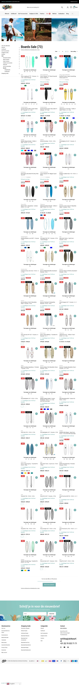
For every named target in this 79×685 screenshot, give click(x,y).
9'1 (68, 169)
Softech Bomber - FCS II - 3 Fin (48, 141)
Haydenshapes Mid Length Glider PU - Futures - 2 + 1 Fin (29, 109)
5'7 (49, 297)
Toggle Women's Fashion (19, 58)
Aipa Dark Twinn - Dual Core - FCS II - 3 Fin (49, 464)
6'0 (53, 459)
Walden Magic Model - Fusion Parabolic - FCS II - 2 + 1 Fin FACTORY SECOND (47, 400)
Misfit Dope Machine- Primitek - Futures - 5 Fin (67, 464)
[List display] (67, 52)
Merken (54, 13)
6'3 (69, 201)
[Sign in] (68, 7)
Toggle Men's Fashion (19, 59)
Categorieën (44, 626)
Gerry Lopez (42, 333)
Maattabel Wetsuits (25, 635)
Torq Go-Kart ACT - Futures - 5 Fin (48, 561)
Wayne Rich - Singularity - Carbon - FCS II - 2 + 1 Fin (29, 206)
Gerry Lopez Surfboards (64, 74)
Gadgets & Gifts (33, 13)
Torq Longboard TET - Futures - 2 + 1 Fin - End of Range (29, 77)
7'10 (31, 524)
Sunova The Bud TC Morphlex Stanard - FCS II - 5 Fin (47, 303)
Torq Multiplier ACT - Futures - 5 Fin (49, 432)
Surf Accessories (5, 50)
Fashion (42, 13)
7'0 (49, 71)
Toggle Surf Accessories (19, 51)
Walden (22, 139)
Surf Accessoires (23, 13)
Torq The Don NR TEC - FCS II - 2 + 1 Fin (68, 497)
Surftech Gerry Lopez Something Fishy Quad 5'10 (67, 77)
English (12, 683)
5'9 (47, 459)
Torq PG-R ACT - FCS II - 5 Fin (66, 561)
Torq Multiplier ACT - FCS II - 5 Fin (29, 398)
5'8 (30, 169)
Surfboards (7, 71)
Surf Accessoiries (7, 66)
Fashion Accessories (7, 62)
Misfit (22, 365)
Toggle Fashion (19, 54)
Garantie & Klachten (6, 645)
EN (3, 683)
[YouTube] (64, 647)
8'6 (46, 393)
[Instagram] (60, 647)
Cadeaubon (61, 13)
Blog (67, 13)
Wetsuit (7, 13)
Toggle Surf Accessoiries (19, 66)
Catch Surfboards (44, 74)
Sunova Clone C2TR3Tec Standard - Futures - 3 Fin (68, 271)
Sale (2, 56)
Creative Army (24, 269)
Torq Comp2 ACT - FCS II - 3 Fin (48, 528)
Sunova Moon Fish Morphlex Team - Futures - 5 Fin (49, 367)
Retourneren (4, 642)
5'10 (68, 71)
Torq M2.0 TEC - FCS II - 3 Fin (28, 528)
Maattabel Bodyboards (26, 650)
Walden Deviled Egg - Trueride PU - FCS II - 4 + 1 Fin (29, 561)
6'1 (67, 201)
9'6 (50, 201)
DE (5, 683)
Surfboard (13, 13)
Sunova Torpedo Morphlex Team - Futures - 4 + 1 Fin (67, 367)
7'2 (49, 104)
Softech (42, 139)
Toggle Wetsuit (19, 47)
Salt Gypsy (23, 172)
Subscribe (51, 613)
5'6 (49, 169)
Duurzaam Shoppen (25, 628)
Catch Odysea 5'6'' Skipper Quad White (48, 174)
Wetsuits (5, 64)
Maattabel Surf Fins (25, 642)
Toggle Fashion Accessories (19, 63)
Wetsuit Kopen (24, 630)
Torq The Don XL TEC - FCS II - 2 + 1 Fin (68, 529)
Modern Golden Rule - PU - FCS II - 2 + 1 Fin (68, 174)
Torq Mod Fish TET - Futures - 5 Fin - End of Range (49, 239)
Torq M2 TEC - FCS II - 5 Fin (28, 496)
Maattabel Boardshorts (26, 645)
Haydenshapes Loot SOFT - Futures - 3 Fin (30, 239)
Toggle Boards (19, 68)
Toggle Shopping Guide (19, 73)
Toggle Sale (19, 56)
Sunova (61, 204)
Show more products (49, 584)
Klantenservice (6, 626)
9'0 (67, 104)
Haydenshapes (24, 107)
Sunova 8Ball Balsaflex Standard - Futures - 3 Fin (48, 271)
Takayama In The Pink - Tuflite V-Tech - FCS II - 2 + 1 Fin (67, 109)
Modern (61, 172)
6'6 (64, 136)
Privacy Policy (4, 647)
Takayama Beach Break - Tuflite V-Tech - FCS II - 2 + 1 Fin (48, 206)
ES (7, 683)
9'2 (65, 330)
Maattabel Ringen (24, 647)
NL (1, 683)
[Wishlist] (71, 7)
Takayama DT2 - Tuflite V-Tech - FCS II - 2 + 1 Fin (67, 335)
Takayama (61, 107)
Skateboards (7, 69)
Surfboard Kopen (24, 633)
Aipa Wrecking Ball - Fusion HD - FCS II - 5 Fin (67, 399)
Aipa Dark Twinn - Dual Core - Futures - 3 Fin (66, 239)
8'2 (34, 524)
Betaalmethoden (5, 637)
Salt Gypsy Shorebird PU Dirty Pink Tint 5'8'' (29, 174)
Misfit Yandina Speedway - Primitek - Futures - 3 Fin (30, 367)
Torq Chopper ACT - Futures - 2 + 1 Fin (68, 303)
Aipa (60, 236)
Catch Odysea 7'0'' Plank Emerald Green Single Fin (48, 77)
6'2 (30, 201)
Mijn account (4, 652)
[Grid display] (65, 52)
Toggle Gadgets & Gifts (19, 52)
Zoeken (62, 7)
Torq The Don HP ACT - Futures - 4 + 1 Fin (29, 335)
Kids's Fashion (6, 61)
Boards (4, 68)
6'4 (32, 201)
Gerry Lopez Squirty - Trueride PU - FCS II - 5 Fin (29, 464)
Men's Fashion (6, 59)
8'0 (24, 71)
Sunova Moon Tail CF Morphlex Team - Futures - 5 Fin (29, 303)
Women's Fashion (7, 57)
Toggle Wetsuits (19, 64)
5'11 (44, 233)
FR (4, 683)
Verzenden (4, 640)
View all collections (6, 45)
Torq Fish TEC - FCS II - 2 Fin (28, 432)
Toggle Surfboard (19, 49)
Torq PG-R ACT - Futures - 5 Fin (48, 496)
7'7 (31, 104)
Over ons (3, 628)
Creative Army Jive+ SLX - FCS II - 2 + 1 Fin (30, 271)
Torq (22, 74)
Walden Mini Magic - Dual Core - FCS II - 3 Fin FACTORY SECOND (67, 433)
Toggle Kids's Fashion (19, 61)
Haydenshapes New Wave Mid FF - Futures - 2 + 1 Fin (49, 109)
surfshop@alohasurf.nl (68, 640)
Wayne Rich (23, 204)
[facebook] (68, 647)
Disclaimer (4, 650)
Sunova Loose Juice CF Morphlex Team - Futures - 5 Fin (67, 206)
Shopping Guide (5, 73)
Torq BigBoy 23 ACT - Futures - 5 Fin (67, 142)
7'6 (69, 297)
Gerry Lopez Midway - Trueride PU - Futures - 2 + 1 (49, 335)
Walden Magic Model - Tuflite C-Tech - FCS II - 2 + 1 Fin (29, 142)
